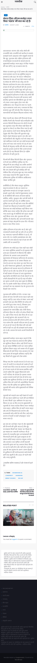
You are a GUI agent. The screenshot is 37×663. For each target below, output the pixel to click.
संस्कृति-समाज (7, 621)
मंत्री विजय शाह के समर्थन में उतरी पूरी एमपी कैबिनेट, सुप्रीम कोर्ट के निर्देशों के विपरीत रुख (17, 558)
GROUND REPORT (8, 588)
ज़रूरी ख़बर (6, 595)
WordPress (18, 660)
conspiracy (9, 475)
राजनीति (5, 606)
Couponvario (19, 657)
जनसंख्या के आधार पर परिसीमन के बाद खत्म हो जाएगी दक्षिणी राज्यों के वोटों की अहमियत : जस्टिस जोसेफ (18, 570)
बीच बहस (5, 603)
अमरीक (6, 25)
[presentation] (30, 505)
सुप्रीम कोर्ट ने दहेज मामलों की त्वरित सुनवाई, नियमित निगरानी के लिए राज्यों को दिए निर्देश (18, 554)
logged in (15, 539)
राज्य (6, 15)
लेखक (4, 613)
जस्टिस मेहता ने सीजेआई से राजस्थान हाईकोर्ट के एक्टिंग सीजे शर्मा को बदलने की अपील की (18, 562)
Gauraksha (19, 475)
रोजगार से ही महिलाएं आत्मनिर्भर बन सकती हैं (18, 523)
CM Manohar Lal (17, 472)
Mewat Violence (10, 478)
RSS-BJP (20, 478)
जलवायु (5, 599)
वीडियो (5, 617)
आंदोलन (5, 592)
